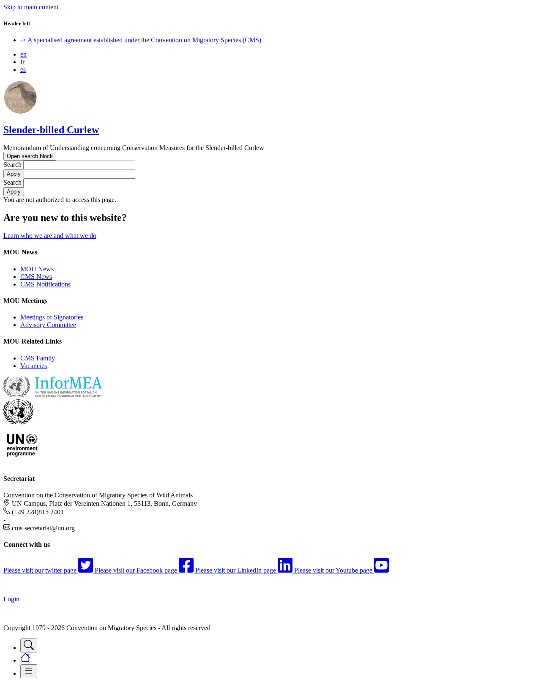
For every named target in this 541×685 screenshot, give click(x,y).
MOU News (37, 269)
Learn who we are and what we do (49, 235)
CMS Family (37, 358)
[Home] (20, 111)
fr (22, 61)
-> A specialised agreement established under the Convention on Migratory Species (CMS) (140, 40)
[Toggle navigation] (28, 645)
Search (12, 164)
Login (11, 599)
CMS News (36, 276)
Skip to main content (30, 7)
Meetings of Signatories (51, 317)
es (23, 69)
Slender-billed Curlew (51, 129)
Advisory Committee (48, 324)
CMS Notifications (45, 284)
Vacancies (33, 365)
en (23, 54)
